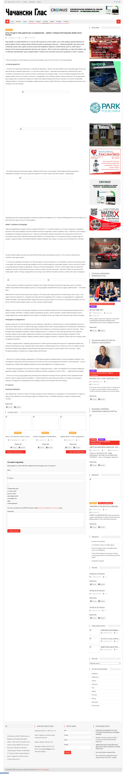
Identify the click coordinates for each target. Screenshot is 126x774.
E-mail (66, 735)
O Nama (25, 2)
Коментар (10, 511)
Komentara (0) (31, 38)
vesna (22, 38)
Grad (12, 21)
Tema (65, 739)
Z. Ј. (79, 440)
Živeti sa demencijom (105, 503)
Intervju (93, 439)
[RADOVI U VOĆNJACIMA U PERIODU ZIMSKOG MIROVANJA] (18, 423)
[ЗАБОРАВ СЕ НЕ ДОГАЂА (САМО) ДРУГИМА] (105, 489)
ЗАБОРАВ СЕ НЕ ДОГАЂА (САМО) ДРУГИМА (106, 506)
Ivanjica (94, 681)
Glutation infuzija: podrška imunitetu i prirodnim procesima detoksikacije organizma (106, 739)
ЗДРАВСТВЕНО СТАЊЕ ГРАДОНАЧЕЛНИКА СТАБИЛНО (77, 437)
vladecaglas (109, 313)
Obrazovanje (95, 706)
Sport (25, 21)
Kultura (31, 21)
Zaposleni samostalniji (98, 541)
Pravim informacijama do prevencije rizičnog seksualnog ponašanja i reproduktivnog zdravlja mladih (106, 555)
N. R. (25, 440)
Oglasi (52, 21)
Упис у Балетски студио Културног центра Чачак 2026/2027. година (106, 756)
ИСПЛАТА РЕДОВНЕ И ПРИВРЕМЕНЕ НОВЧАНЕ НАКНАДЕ (51, 437)
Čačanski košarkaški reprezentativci (101, 274)
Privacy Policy (42, 508)
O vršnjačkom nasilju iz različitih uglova (103, 545)
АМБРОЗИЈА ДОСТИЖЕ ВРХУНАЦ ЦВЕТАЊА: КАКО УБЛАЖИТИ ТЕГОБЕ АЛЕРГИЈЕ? (108, 747)
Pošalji (68, 752)
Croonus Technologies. (42, 770)
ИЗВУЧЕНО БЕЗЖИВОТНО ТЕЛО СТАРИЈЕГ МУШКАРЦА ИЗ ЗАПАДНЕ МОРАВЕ (107, 732)
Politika (94, 691)
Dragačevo (95, 673)
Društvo (18, 21)
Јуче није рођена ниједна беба (105, 752)
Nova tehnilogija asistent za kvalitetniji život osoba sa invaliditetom (104, 549)
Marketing (32, 2)
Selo (93, 688)
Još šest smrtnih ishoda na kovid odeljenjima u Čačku (17, 452)
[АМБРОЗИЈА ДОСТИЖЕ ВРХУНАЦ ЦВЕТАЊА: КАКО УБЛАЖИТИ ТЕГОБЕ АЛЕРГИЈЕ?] (94, 649)
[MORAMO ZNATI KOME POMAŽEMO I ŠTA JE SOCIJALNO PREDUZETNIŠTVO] (105, 357)
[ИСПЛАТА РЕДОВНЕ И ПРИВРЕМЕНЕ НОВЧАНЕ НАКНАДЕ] (46, 423)
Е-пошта (10, 478)
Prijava (39, 2)
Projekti (58, 21)
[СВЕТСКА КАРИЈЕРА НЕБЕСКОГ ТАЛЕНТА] (105, 425)
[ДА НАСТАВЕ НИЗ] (105, 290)
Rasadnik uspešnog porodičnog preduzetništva (104, 410)
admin (51, 440)
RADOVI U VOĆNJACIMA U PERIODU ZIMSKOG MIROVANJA (21, 437)
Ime (65, 730)
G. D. (106, 577)
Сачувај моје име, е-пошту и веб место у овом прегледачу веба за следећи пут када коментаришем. (13, 495)
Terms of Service (54, 508)
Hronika (45, 21)
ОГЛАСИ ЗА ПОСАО (97, 574)
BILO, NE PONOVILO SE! (76, 452)
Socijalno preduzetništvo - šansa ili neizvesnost (104, 341)
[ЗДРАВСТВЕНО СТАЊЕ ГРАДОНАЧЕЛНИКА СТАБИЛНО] (73, 423)
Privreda (94, 695)
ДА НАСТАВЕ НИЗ (96, 310)
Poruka (66, 744)
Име (9, 470)
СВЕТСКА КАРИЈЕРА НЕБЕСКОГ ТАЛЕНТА (105, 447)
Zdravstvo (95, 684)
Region (38, 21)
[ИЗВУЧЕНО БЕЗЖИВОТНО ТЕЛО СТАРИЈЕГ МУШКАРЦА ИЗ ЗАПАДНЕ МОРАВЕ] (94, 632)
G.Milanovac (95, 677)
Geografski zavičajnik (98, 561)
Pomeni (66, 21)
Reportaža (95, 702)
